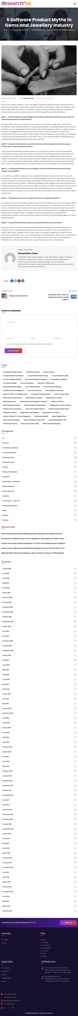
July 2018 (39, 756)
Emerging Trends (39, 457)
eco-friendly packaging (9, 383)
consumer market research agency (37, 376)
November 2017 (39, 785)
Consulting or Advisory (39, 448)
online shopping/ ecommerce (11, 405)
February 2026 (39, 597)
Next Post (72, 291)
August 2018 (39, 752)
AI (39, 438)
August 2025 (39, 626)
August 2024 (39, 655)
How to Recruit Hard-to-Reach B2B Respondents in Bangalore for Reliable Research (31, 534)
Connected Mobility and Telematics (13, 376)
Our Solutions (5, 968)
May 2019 (39, 737)
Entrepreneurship (39, 462)
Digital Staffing (6, 978)
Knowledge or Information (19, 30)
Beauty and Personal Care (18, 296)
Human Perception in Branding (54, 390)
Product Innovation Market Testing (59, 409)
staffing (39, 515)
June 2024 (39, 665)
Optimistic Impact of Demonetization (35, 405)
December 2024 (39, 641)
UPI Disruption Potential (10, 423)
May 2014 (39, 901)
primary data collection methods (35, 409)
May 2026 (39, 583)
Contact (3, 981)
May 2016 (39, 843)
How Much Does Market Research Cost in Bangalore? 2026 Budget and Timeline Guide (32, 538)
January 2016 (39, 862)
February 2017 (39, 809)
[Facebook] (11, 280)
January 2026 (39, 602)
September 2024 (39, 650)
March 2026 (39, 592)
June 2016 (39, 838)
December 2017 (39, 780)
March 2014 (39, 906)
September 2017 (39, 795)
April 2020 (39, 723)
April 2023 (39, 689)
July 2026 (39, 573)
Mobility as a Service (57, 401)
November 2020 (39, 713)
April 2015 (39, 877)
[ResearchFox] (16, 3)
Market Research (39, 491)
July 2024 (39, 660)
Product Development (39, 505)
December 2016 (39, 814)
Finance (39, 467)
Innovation (39, 476)
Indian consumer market (61, 394)
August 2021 (39, 694)
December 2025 (39, 607)
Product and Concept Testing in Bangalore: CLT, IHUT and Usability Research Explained (33, 543)
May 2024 (39, 670)
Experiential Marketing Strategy (12, 387)
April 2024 (39, 674)
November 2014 (39, 891)
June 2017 (39, 800)
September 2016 (39, 829)
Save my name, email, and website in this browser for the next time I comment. (30, 344)
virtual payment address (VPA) (30, 423)
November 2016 (39, 819)
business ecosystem (49, 372)
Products (4, 975)
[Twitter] (15, 280)
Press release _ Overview (39, 501)
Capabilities (5, 971)
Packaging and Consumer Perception (60, 405)
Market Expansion (39, 486)
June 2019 (39, 732)
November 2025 (39, 612)
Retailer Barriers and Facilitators (29, 412)
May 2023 (39, 684)
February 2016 (39, 858)
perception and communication (12, 409)
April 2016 (39, 848)
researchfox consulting (10, 412)
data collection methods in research (36, 379)
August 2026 (39, 568)
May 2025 (39, 636)
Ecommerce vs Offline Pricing (45, 383)
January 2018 (39, 776)
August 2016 (39, 834)
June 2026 (39, 578)
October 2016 (39, 824)
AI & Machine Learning (32, 372)
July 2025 (39, 631)
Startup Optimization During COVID (34, 420)
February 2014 (39, 911)
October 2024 (39, 645)
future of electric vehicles (32, 387)
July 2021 (39, 699)
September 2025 (39, 621)
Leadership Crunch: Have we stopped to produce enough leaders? (58, 297)
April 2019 (39, 742)
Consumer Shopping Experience (12, 379)
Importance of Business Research (41, 394)
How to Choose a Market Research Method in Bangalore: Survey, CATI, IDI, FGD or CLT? (33, 548)
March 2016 (39, 853)
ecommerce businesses (26, 383)
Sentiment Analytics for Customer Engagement (17, 416)
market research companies (34, 398)
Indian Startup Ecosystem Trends (12, 398)
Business (39, 443)
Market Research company (54, 398)
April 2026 (39, 588)
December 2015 (39, 867)
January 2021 (39, 708)
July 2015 (39, 872)
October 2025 (39, 617)
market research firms (9, 401)
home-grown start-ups (34, 390)
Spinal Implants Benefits (41, 416)
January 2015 (39, 887)
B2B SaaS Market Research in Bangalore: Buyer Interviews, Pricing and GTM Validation (32, 553)
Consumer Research (39, 452)
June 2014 (39, 896)
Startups (39, 520)
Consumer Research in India (60, 376)
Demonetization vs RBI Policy (59, 379)
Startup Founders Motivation (11, 420)
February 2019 (39, 747)
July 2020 (39, 718)
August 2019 (39, 727)
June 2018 (39, 761)
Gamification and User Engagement (13, 390)
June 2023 (39, 679)
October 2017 (39, 790)
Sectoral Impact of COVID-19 (51, 412)
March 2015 (39, 882)
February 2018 (39, 771)
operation (39, 496)
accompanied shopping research (12, 372)
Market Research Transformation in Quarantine (33, 401)
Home (5, 30)
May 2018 (39, 766)
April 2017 (39, 805)
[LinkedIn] (22, 280)
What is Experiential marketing (51, 423)
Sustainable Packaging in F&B (57, 420)
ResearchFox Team (28, 98)
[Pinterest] (19, 280)
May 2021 (39, 703)
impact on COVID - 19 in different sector (15, 394)
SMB (39, 510)
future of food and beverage (52, 387)
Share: (6, 281)
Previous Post (7, 291)
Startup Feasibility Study (59, 416)
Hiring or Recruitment (39, 472)
